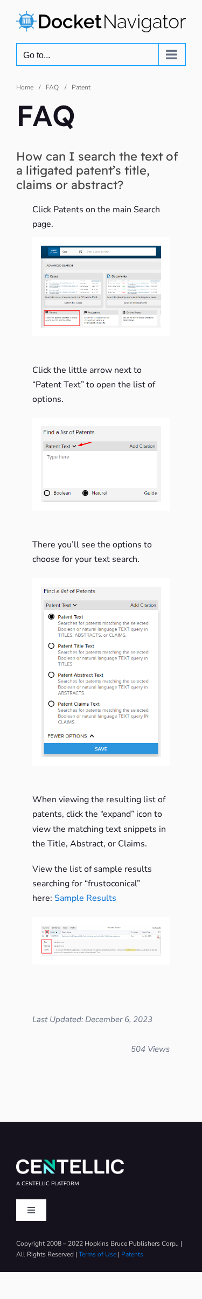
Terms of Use (97, 1254)
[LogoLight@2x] (70, 1164)
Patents (132, 1254)
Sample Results (84, 898)
